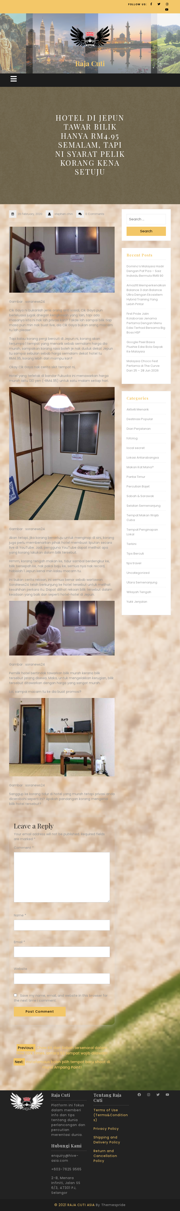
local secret (136, 448)
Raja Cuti (90, 63)
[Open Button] (13, 78)
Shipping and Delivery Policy (107, 1140)
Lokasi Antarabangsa (143, 457)
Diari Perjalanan (139, 428)
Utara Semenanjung (142, 582)
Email (19, 942)
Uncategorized (138, 573)
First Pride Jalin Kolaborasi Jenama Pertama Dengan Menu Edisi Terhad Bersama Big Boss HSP (146, 323)
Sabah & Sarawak (140, 496)
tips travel (134, 563)
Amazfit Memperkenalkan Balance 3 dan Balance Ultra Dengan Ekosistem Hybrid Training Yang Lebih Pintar (146, 294)
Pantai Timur (136, 477)
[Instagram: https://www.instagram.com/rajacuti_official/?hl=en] (148, 1094)
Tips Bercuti (135, 553)
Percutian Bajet (138, 486)
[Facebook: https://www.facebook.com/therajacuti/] (139, 1094)
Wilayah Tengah (139, 592)
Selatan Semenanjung (144, 505)
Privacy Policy (106, 1128)
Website (20, 968)
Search (146, 231)
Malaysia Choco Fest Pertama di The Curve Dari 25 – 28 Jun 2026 (143, 366)
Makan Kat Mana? (140, 467)
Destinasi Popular (140, 419)
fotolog (132, 438)
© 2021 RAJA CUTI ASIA (74, 1205)
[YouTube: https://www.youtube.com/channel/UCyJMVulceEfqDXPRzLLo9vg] (167, 1094)
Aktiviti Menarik (138, 409)
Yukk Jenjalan (137, 601)
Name (20, 915)
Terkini (131, 544)
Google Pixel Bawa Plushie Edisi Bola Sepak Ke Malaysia (145, 347)
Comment (24, 847)
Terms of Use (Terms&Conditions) (111, 1115)
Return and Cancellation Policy (105, 1156)
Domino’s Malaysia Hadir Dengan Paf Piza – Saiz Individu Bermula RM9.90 (145, 271)
